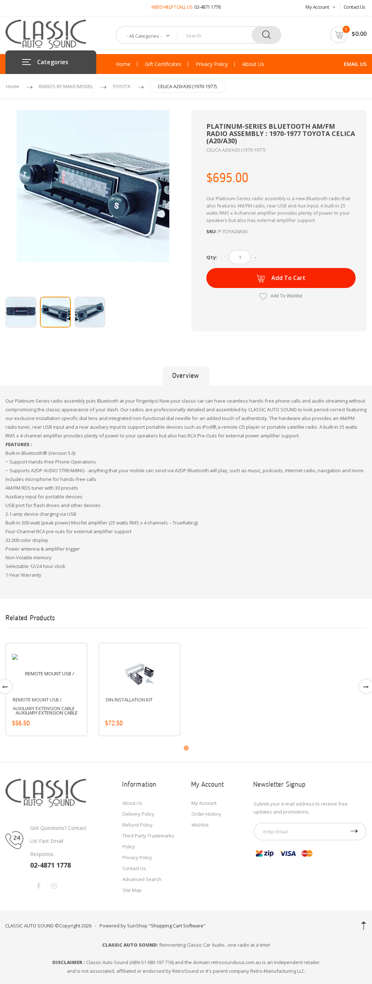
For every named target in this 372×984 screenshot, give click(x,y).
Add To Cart (288, 278)
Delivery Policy (138, 814)
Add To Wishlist (287, 296)
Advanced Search (141, 879)
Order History (206, 814)
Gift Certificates (163, 64)
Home (123, 64)
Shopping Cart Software (177, 925)
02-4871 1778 (207, 7)
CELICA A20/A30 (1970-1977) (187, 86)
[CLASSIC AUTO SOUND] (46, 793)
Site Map (132, 890)
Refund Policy (137, 825)
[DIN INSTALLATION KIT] (139, 673)
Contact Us (354, 7)
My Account (317, 7)
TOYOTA (121, 86)
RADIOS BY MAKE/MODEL (66, 86)
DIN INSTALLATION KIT (129, 699)
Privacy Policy (212, 64)
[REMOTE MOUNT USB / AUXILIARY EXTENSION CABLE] (46, 693)
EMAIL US (355, 64)
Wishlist (200, 825)
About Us (253, 64)
